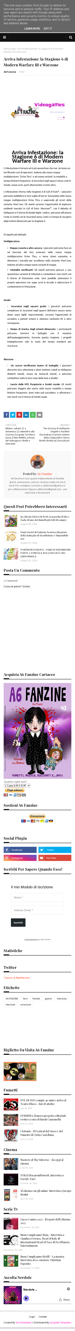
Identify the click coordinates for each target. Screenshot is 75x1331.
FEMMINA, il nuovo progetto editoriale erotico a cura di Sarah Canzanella (43, 1117)
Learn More (32, 28)
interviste (10, 1004)
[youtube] (54, 858)
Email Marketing (31, 939)
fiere (25, 998)
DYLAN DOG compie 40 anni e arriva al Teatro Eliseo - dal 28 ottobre (43, 1102)
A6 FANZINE (12, 998)
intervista (62, 998)
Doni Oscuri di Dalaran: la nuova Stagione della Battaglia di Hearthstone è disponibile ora (44, 535)
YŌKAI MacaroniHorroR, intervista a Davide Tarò (42, 1177)
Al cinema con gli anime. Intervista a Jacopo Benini (45, 1192)
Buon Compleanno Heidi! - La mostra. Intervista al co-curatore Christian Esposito (42, 1260)
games (48, 998)
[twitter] (54, 850)
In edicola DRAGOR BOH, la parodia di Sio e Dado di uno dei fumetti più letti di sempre (44, 518)
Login (32, 1316)
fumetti (36, 998)
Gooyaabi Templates (60, 1322)
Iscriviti (18, 922)
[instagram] (20, 858)
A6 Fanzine (10, 71)
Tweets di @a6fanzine (17, 977)
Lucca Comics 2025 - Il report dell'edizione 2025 (45, 1221)
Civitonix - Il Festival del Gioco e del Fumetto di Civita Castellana (41, 1133)
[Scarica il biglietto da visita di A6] (20, 1080)
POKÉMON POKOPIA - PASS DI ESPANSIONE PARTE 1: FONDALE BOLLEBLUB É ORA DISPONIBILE (45, 553)
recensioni (25, 1004)
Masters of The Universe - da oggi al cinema (41, 1161)
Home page (10, 48)
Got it (48, 28)
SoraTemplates (24, 1322)
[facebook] (20, 850)
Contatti (43, 1316)
